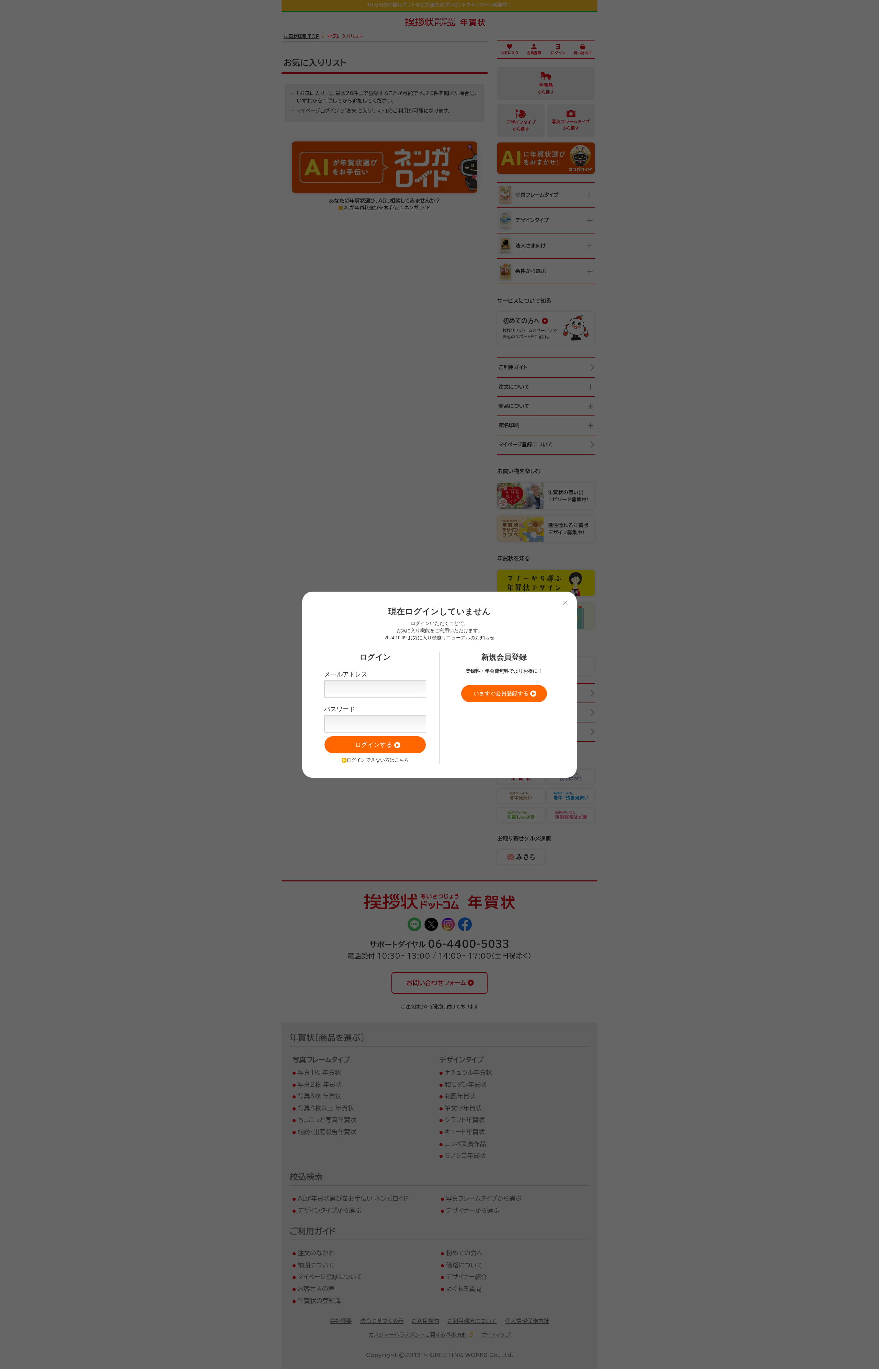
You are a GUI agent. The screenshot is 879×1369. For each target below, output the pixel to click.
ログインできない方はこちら (377, 760)
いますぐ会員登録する (500, 693)
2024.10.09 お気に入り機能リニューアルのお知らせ (439, 637)
